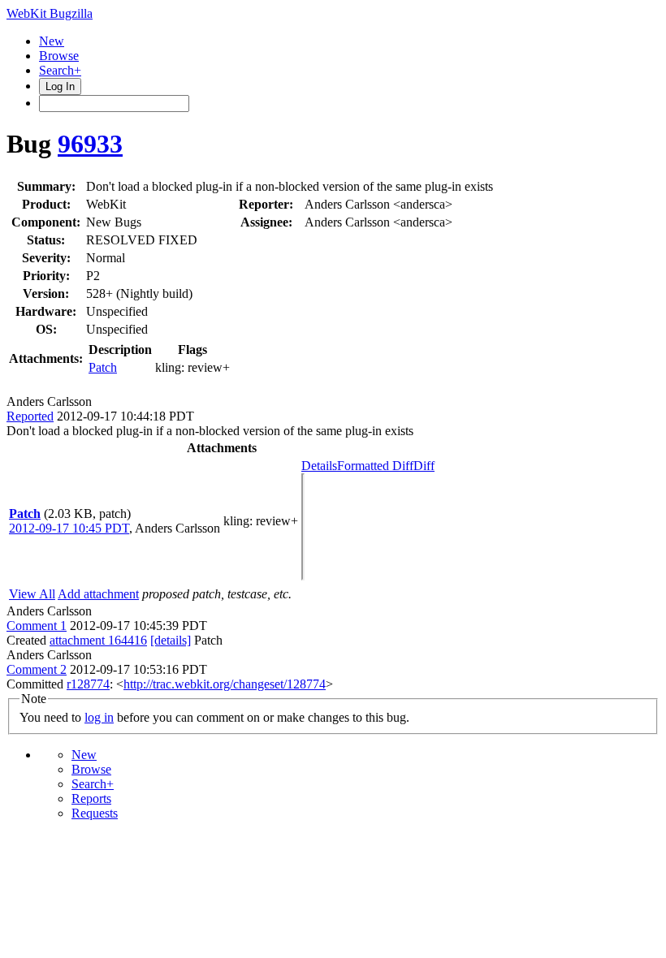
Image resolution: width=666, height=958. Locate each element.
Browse (59, 56)
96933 (90, 143)
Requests (94, 813)
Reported (30, 416)
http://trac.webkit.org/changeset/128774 (224, 684)
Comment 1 (36, 625)
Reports (91, 798)
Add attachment (98, 594)
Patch (103, 367)
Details (319, 466)
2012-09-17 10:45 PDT (69, 528)
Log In (60, 86)
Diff (424, 466)
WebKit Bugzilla (49, 13)
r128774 (88, 684)
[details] (170, 640)
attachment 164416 (98, 640)
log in (99, 717)
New (51, 41)
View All (32, 594)
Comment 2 (36, 669)
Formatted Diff (375, 466)
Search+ (60, 70)
